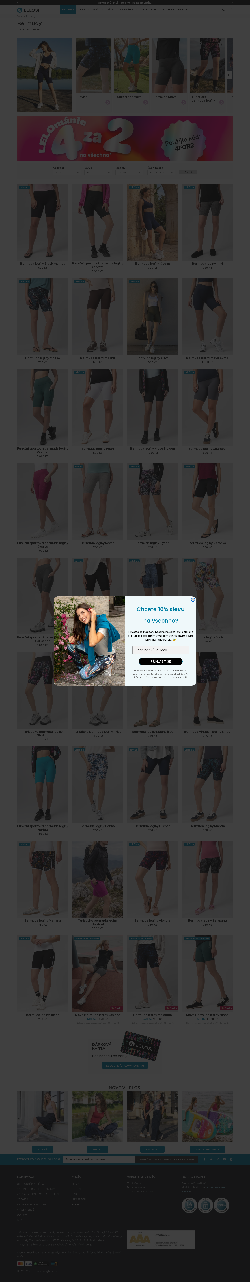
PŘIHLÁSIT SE (161, 661)
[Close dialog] (193, 600)
